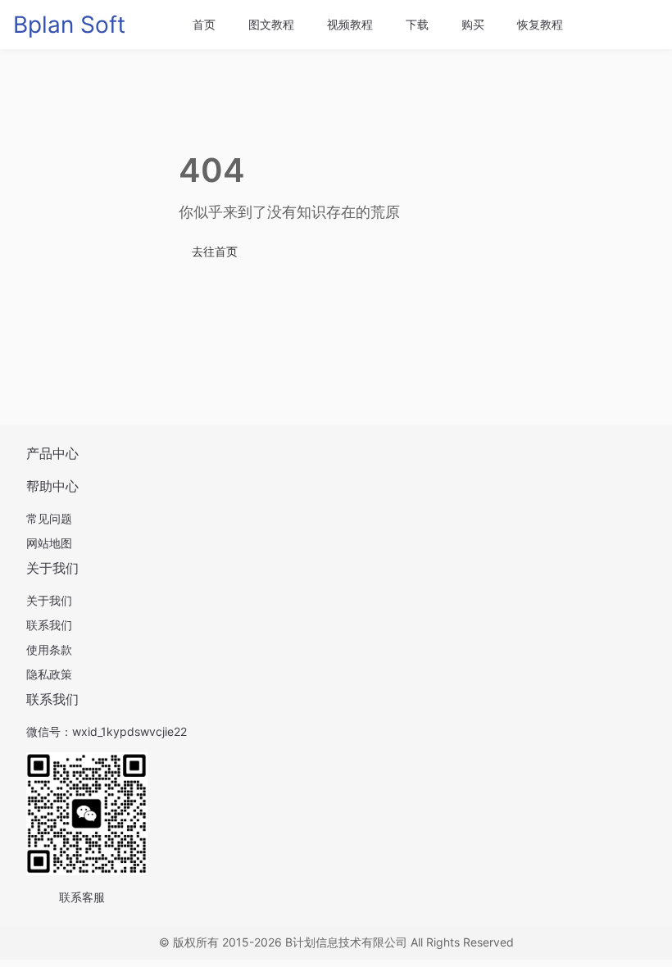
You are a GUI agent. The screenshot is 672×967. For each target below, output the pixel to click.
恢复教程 (540, 24)
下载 (417, 24)
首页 (204, 24)
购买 (472, 24)
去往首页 (215, 251)
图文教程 (271, 24)
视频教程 (350, 24)
